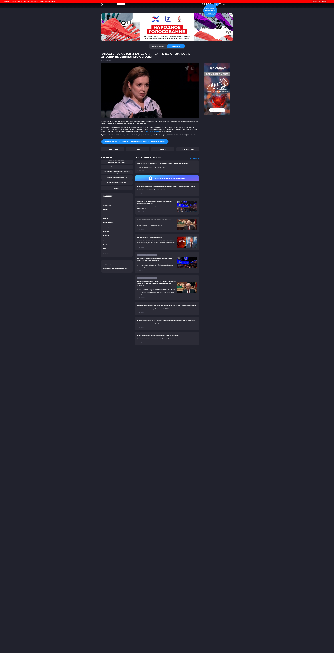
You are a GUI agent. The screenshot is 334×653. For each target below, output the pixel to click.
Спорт (163, 4)
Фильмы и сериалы (150, 4)
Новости (121, 4)
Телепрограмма (173, 4)
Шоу (129, 4)
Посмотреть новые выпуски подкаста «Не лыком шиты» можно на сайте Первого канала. (135, 141)
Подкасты (137, 4)
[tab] (158, 46)
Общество (163, 149)
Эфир (113, 4)
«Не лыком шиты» (152, 131)
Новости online (113, 149)
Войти (229, 4)
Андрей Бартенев (188, 149)
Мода (138, 149)
